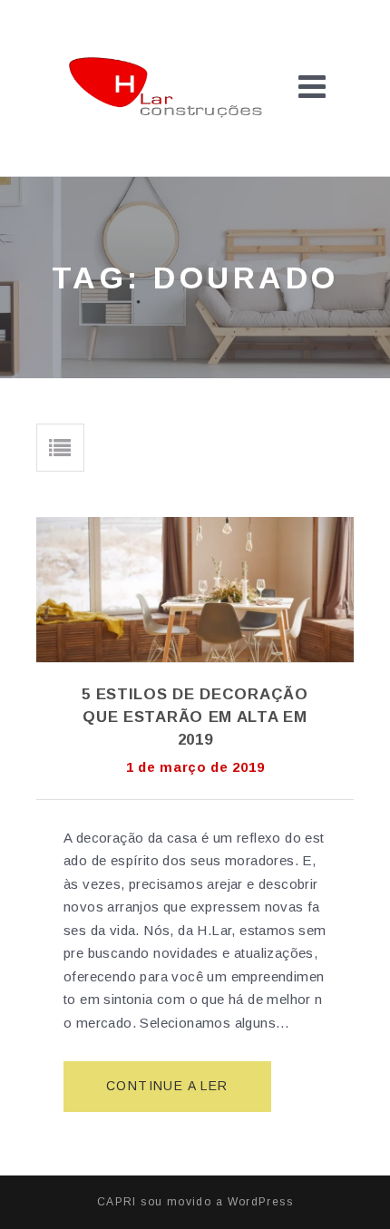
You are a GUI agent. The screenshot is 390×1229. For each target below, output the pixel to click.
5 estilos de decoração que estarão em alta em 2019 (194, 717)
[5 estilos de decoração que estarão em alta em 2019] (195, 589)
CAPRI (117, 1201)
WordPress (261, 1201)
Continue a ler (173, 1095)
